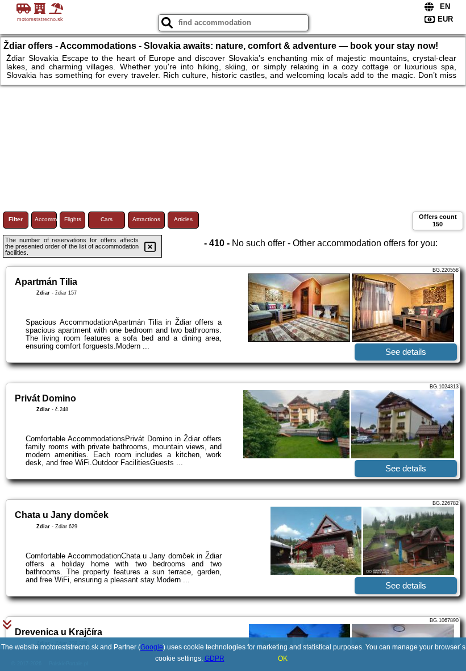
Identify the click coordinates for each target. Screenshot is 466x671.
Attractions (146, 219)
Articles (183, 219)
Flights (72, 219)
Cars (107, 219)
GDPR (214, 658)
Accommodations (46, 219)
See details (405, 352)
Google (151, 647)
